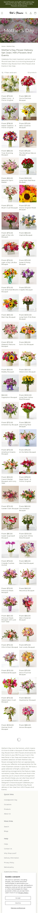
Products (7, 809)
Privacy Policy (23, 893)
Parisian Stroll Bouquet (7, 728)
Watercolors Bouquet (27, 372)
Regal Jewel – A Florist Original (25, 480)
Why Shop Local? (10, 853)
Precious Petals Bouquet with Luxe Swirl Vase (9, 620)
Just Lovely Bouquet (27, 647)
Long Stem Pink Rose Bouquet (27, 318)
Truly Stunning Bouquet (7, 154)
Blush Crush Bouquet (10, 208)
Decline (18, 903)
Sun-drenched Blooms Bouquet (10, 290)
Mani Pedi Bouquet (26, 563)
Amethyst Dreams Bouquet (9, 453)
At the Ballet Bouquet (27, 452)
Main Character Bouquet (25, 619)
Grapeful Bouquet (26, 290)
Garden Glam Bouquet (10, 508)
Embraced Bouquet (9, 673)
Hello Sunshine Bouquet (25, 126)
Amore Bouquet (25, 727)
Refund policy (9, 867)
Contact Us (8, 849)
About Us (7, 814)
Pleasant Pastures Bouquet (8, 345)
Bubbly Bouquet (8, 372)
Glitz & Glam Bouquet (10, 647)
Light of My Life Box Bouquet (9, 263)
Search (6, 827)
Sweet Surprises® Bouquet (8, 537)
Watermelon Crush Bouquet (9, 701)
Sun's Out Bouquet (26, 344)
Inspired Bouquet (26, 235)
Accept (18, 898)
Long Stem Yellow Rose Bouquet (26, 398)
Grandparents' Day (10, 800)
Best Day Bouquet (9, 317)
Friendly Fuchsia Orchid (8, 564)
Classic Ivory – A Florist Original (8, 99)
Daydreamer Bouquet (27, 700)
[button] (26, 13)
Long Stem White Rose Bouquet (26, 537)
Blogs (6, 831)
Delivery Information (11, 858)
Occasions (7, 804)
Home (3, 46)
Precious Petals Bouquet (7, 591)
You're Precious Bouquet (25, 99)
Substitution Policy (11, 872)
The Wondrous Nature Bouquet (27, 154)
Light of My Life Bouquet (8, 236)
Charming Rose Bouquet (25, 425)
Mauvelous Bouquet (26, 591)
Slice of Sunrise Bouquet (25, 673)
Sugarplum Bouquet (9, 397)
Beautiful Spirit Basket (7, 181)
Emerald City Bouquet (10, 425)
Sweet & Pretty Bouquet (25, 263)
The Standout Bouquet (24, 509)
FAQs (6, 844)
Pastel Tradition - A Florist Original (9, 126)
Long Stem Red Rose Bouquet (27, 181)
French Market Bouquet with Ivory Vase (9, 481)
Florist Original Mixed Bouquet (27, 209)
